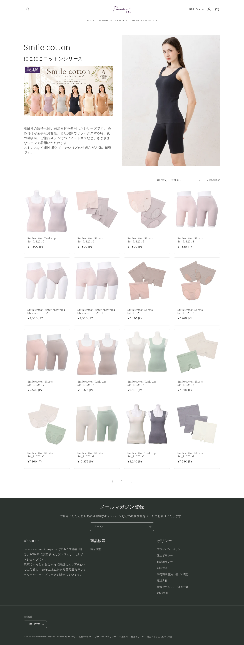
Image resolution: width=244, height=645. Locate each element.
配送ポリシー (165, 561)
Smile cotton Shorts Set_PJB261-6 (90, 240)
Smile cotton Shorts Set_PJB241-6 (40, 455)
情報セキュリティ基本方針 (172, 587)
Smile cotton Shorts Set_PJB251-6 (190, 311)
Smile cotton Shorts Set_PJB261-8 (190, 240)
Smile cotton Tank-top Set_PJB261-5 (42, 240)
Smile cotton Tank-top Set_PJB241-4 (142, 383)
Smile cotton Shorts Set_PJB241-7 (90, 455)
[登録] (150, 526)
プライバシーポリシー (170, 549)
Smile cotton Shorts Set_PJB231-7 (190, 455)
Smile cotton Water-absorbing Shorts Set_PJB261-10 (96, 311)
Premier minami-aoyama (43, 637)
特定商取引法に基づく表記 (172, 574)
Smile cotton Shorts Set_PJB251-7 (40, 383)
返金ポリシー (165, 555)
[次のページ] (132, 481)
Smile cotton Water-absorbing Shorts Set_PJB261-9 (46, 311)
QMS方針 (162, 593)
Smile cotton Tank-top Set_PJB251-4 (92, 383)
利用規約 (162, 568)
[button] (28, 9)
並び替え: (162, 180)
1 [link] (112, 481)
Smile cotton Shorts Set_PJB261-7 (140, 240)
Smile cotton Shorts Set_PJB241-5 (190, 383)
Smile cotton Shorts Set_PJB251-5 (140, 311)
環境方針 (162, 580)
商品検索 (95, 549)
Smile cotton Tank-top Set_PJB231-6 (142, 455)
